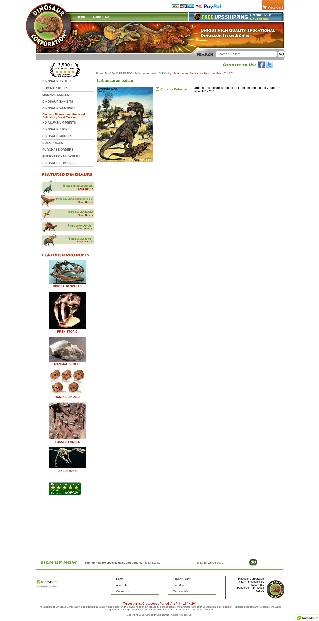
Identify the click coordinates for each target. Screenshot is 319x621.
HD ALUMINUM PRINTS (59, 122)
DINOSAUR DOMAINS (58, 163)
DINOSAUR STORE (56, 129)
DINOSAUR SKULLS (56, 81)
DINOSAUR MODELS (57, 136)
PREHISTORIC (67, 331)
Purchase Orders (57, 149)
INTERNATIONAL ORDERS (61, 156)
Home (81, 17)
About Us (121, 585)
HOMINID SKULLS (55, 88)
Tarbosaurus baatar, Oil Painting (153, 73)
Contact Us (101, 17)
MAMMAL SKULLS (55, 95)
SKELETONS (67, 471)
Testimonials (180, 591)
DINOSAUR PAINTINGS (58, 108)
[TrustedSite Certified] (46, 583)
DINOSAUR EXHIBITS (57, 101)
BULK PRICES (52, 143)
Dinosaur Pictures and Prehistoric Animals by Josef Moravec (64, 116)
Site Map (178, 585)
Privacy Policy (182, 578)
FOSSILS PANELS (67, 442)
